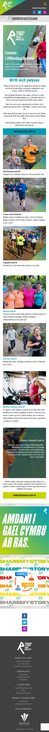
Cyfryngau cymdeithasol (23, 704)
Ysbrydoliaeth (23, 671)
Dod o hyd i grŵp (23, 664)
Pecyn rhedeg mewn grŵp (23, 688)
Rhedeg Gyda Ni (9, 311)
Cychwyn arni (23, 685)
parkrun (23, 691)
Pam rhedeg (23, 675)
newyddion (23, 680)
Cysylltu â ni (23, 701)
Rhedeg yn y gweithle (23, 693)
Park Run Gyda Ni (10, 359)
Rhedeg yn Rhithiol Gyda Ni (14, 407)
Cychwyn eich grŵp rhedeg (23, 666)
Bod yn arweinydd (23, 709)
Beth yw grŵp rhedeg (23, 661)
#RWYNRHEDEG (39, 8)
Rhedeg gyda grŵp (23, 658)
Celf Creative (29, 729)
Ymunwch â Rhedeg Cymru (23, 698)
